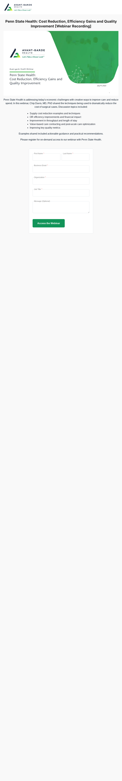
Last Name (68, 153)
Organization (40, 177)
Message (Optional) (42, 201)
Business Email (41, 165)
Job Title (38, 189)
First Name (39, 153)
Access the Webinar (48, 223)
